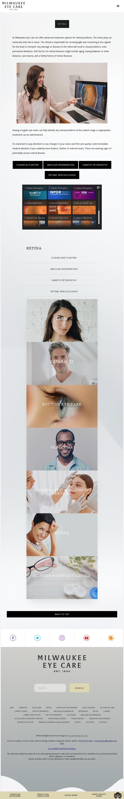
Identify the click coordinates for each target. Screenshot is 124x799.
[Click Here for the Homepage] (58, 6)
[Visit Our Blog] (111, 638)
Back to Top (62, 614)
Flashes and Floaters (64, 257)
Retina (34, 248)
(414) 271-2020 (87, 741)
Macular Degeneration (60, 164)
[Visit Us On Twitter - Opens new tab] (37, 638)
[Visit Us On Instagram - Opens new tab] (62, 638)
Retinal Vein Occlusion (62, 175)
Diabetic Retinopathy (95, 164)
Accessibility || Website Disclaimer (62, 749)
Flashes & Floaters (27, 164)
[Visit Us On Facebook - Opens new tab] (13, 638)
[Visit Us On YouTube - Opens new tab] (86, 638)
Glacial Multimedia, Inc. (78, 736)
